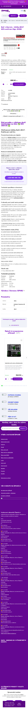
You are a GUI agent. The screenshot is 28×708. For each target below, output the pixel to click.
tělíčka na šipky (5, 155)
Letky (2, 460)
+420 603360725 (7, 6)
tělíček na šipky (12, 137)
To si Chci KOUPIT (19, 84)
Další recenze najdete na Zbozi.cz (8, 633)
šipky (15, 145)
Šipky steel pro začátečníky (7, 457)
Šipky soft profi (4, 449)
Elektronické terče (5, 441)
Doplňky (3, 473)
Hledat (14, 15)
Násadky (3, 468)
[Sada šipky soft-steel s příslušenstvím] (14, 350)
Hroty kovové (4, 465)
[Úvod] (5, 10)
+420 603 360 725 (14, 178)
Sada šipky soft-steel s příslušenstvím (13, 363)
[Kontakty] (14, 504)
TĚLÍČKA (5, 20)
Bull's (9, 94)
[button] (1, 385)
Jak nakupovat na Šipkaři (6, 490)
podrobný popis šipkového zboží (17, 65)
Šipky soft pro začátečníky (7, 452)
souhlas (21, 694)
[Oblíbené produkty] (22, 6)
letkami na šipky (22, 160)
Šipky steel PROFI (5, 455)
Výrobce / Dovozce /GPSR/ (12, 291)
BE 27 (9, 99)
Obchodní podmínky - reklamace (8, 493)
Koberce (3, 444)
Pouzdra (3, 471)
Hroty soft (3, 463)
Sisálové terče (4, 439)
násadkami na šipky (12, 160)
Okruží (2, 447)
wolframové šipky (18, 198)
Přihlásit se (22, 428)
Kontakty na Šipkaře (5, 495)
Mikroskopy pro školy (6, 478)
